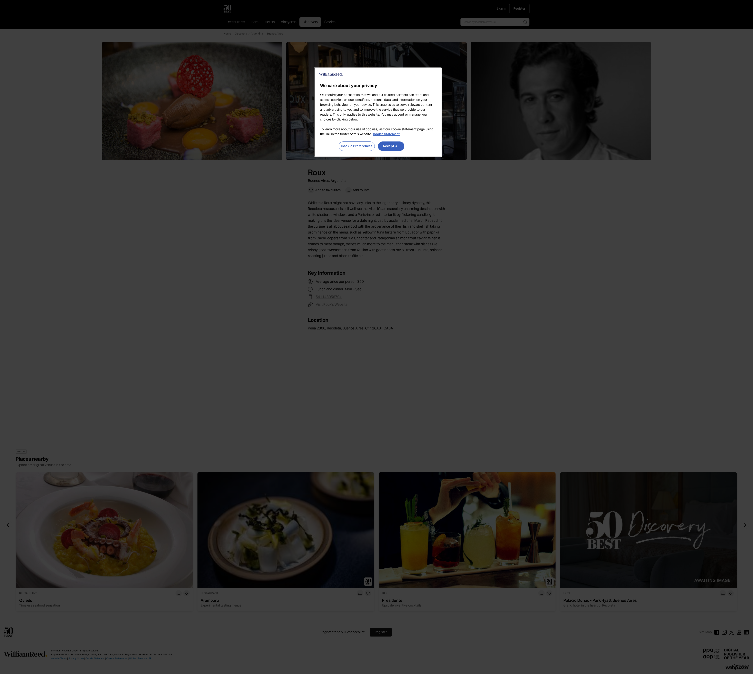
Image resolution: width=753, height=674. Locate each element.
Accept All (391, 146)
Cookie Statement (386, 134)
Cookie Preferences (357, 146)
